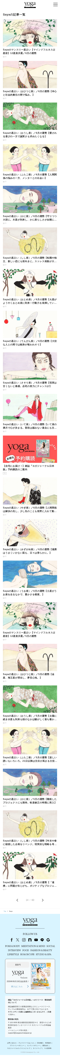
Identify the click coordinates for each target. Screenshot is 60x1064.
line (42, 940)
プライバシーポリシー (17, 1045)
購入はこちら (17, 986)
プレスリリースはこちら (26, 1043)
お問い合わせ (11, 1043)
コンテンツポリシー (33, 1045)
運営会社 (45, 1045)
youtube (36, 940)
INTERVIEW (14, 950)
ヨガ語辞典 (47, 1048)
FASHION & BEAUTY (41, 950)
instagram (24, 940)
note (30, 940)
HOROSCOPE (27, 954)
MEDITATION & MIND (33, 946)
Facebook (11, 940)
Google (48, 940)
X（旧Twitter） (18, 940)
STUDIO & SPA (43, 954)
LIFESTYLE (13, 954)
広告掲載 (40, 1043)
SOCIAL (51, 946)
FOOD (25, 950)
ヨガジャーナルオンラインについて (18, 1048)
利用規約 (48, 1043)
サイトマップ (37, 1048)
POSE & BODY (12, 946)
